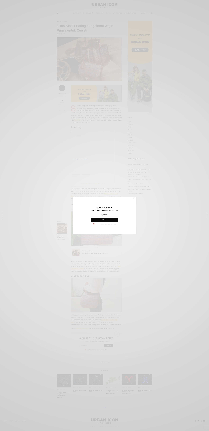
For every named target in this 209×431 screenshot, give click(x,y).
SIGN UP (104, 219)
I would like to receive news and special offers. (105, 223)
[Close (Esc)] (134, 199)
